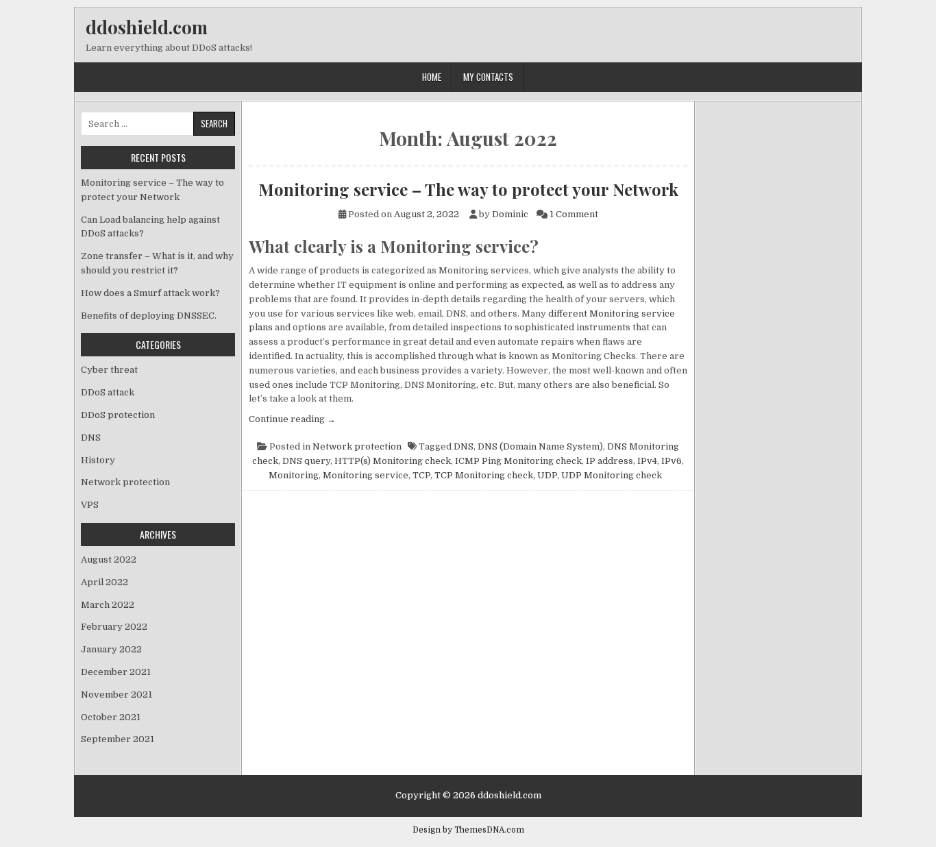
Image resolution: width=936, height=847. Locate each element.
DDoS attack (107, 392)
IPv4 (647, 461)
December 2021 (116, 672)
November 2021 (116, 694)
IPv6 (671, 461)
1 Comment (574, 214)
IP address (609, 461)
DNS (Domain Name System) (540, 446)
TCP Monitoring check (483, 475)
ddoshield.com (147, 27)
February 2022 (114, 627)
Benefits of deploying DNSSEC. (149, 315)
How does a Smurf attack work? (150, 293)
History (98, 460)
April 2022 (104, 582)
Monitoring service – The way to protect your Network (468, 189)
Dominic (510, 214)
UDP (547, 475)
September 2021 (117, 739)
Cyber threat (109, 370)
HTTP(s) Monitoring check (392, 461)
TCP (421, 475)
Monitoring (294, 475)
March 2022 (107, 605)
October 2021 (110, 717)
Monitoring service (365, 475)
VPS (90, 505)
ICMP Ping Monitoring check (518, 461)
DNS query (306, 461)
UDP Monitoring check (611, 475)
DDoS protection (118, 415)
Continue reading (292, 419)
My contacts (488, 77)
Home (431, 77)
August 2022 (108, 559)
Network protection (357, 446)
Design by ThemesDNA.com (468, 830)
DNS (463, 446)
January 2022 (111, 649)
